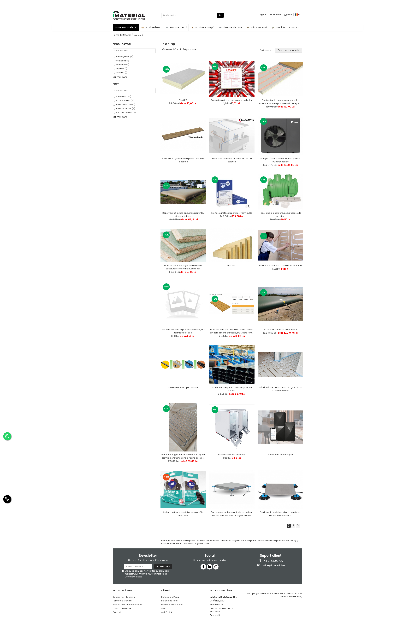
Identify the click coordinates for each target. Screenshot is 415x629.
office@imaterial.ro (273, 565)
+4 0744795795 (273, 561)
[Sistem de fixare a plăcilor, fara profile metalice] (183, 489)
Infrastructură (258, 27)
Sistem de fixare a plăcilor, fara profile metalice (183, 514)
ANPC (164, 608)
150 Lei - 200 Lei (123, 108)
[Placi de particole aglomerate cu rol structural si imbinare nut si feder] (183, 245)
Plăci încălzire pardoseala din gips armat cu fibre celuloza (280, 389)
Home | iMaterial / (123, 35)
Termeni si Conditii (122, 600)
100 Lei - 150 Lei (123, 104)
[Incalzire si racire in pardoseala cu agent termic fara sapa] (183, 303)
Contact (294, 27)
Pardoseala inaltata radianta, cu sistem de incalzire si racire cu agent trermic (232, 514)
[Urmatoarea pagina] (298, 526)
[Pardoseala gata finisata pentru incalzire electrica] (183, 135)
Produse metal (178, 27)
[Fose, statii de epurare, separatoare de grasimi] (280, 192)
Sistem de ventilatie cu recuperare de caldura (232, 160)
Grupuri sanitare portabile (231, 454)
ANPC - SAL (167, 612)
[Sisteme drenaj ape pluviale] (183, 364)
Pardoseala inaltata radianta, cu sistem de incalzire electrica (280, 514)
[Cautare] (220, 15)
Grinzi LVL (232, 265)
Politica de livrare (122, 608)
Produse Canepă (204, 27)
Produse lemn (153, 27)
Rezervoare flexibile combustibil (280, 329)
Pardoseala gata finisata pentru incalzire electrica (183, 160)
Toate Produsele (124, 27)
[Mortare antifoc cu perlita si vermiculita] (232, 192)
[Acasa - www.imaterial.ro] (129, 15)
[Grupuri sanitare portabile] (232, 427)
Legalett (120, 68)
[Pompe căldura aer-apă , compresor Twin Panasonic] (280, 135)
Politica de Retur (169, 600)
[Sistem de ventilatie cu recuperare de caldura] (232, 135)
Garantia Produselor (172, 604)
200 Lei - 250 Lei (124, 112)
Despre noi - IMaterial (124, 597)
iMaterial (120, 64)
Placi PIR (183, 100)
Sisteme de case (232, 27)
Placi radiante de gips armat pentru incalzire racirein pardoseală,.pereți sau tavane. (280, 102)
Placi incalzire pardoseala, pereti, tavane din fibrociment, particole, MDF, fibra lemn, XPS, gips (232, 331)
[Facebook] (203, 567)
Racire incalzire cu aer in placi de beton (232, 100)
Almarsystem (123, 56)
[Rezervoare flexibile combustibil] (280, 304)
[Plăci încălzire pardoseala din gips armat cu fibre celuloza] (280, 364)
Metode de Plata (170, 597)
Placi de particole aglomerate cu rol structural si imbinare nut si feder (183, 267)
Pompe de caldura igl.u (280, 454)
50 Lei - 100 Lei (123, 100)
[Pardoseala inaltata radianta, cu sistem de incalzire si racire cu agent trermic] (232, 489)
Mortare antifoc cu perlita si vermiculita (231, 212)
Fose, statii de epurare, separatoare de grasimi (280, 214)
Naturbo (120, 72)
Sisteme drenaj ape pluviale (183, 387)
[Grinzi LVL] (232, 245)
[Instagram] (216, 567)
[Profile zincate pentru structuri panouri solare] (232, 364)
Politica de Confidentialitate (127, 604)
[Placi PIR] (183, 79)
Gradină (280, 27)
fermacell (121, 60)
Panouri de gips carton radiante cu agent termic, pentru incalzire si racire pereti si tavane (183, 456)
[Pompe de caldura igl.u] (280, 427)
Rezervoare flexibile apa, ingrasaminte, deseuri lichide (183, 214)
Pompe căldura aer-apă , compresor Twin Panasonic (280, 160)
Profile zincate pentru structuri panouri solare (232, 389)
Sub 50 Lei (121, 96)
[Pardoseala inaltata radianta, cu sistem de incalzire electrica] (280, 489)
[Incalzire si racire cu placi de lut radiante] (280, 245)
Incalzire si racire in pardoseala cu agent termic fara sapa (183, 331)
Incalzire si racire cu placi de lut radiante (280, 265)
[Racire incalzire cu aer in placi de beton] (232, 79)
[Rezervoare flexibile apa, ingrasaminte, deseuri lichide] (183, 192)
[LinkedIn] (209, 567)
